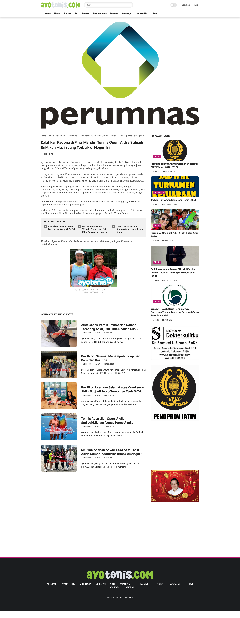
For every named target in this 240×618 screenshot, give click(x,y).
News (57, 13)
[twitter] (180, 14)
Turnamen (159, 193)
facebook (143, 584)
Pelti (155, 13)
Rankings (126, 13)
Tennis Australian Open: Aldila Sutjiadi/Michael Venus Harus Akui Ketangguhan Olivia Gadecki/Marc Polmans (112, 421)
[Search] (130, 5)
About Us (142, 13)
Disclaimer (85, 583)
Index (196, 5)
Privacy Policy (68, 583)
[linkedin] (65, 305)
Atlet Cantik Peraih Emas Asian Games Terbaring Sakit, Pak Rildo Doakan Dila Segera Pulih (108, 327)
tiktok (190, 584)
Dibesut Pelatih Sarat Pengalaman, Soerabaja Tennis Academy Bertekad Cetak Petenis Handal (175, 312)
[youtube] (197, 14)
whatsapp (175, 584)
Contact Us (126, 583)
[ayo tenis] (60, 6)
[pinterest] (60, 305)
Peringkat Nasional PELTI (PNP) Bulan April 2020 (174, 235)
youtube (130, 587)
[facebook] (175, 14)
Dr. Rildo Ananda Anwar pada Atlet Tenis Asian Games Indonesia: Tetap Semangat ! (111, 452)
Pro (76, 13)
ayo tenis (129, 597)
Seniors (85, 13)
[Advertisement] (175, 446)
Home (48, 13)
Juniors (67, 13)
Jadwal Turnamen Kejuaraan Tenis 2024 (173, 200)
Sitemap (186, 5)
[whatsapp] (184, 14)
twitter (159, 584)
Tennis (51, 136)
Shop (112, 583)
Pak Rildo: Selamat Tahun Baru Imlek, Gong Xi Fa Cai (61, 228)
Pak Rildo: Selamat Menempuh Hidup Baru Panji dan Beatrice (111, 358)
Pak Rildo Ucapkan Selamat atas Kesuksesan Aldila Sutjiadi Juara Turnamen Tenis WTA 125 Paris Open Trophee (113, 389)
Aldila (97, 333)
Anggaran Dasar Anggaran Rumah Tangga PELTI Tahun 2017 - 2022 (174, 166)
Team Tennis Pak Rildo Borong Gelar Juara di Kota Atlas (130, 229)
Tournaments (100, 13)
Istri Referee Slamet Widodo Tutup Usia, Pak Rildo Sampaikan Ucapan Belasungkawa (95, 229)
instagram (113, 587)
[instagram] (193, 14)
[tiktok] (189, 14)
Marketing (100, 583)
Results (114, 13)
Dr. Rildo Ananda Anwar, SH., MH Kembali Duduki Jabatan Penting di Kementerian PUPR (173, 272)
